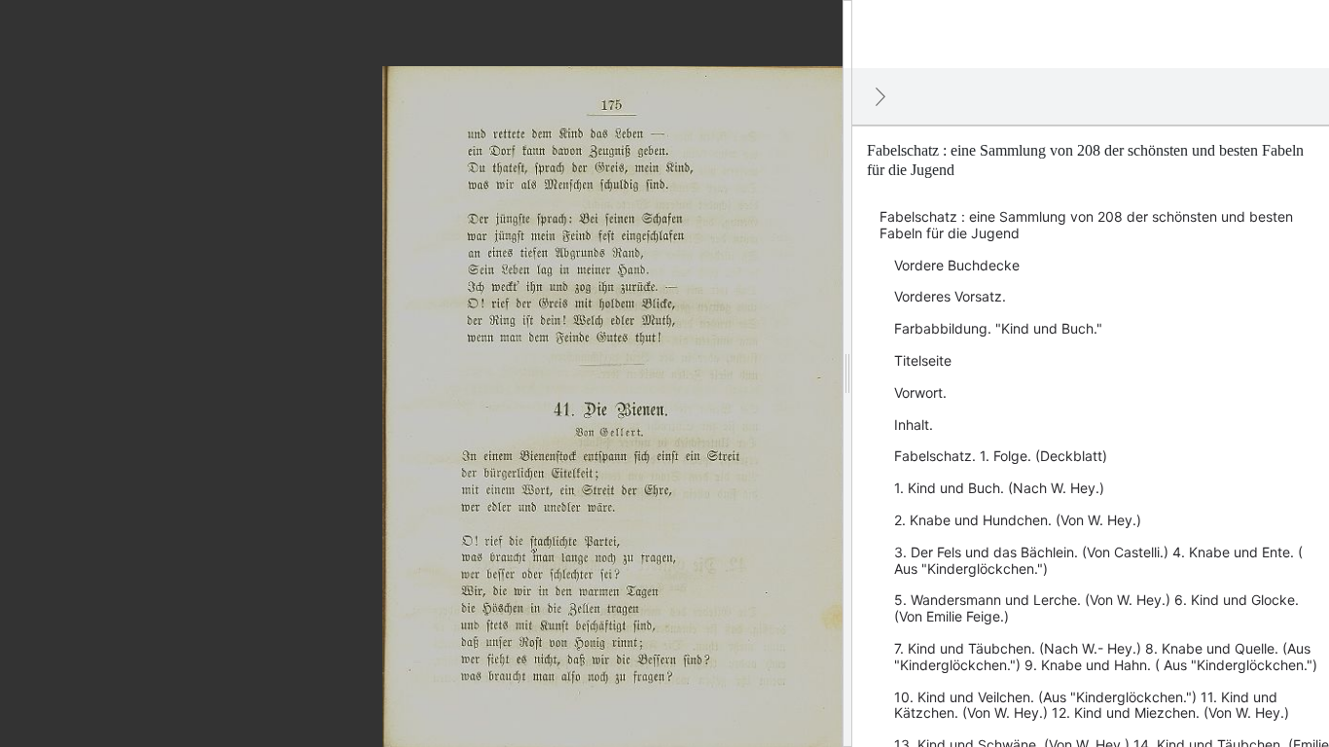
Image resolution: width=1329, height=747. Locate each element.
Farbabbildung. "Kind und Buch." (998, 328)
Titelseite (923, 360)
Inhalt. (913, 424)
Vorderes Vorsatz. (950, 296)
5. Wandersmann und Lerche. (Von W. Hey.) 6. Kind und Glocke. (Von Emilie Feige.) (1096, 607)
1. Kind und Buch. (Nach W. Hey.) (999, 488)
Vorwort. (920, 392)
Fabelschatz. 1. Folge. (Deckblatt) (1000, 455)
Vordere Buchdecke (957, 265)
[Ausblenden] (880, 96)
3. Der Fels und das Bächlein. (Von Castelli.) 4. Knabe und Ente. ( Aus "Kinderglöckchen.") (1098, 560)
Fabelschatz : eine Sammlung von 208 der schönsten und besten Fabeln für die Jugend (1086, 224)
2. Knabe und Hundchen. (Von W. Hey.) (1017, 520)
